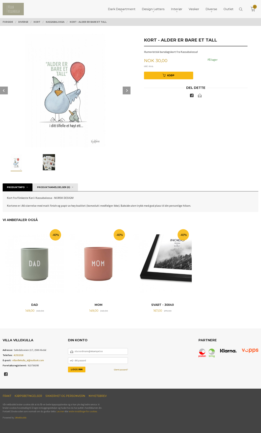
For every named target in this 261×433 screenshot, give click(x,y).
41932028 (18, 355)
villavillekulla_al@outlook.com (28, 360)
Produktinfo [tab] (16, 187)
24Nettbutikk (20, 417)
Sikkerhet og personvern (65, 396)
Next (126, 90)
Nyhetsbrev (98, 396)
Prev (4, 90)
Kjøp (170, 75)
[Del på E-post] (200, 96)
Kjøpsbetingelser (28, 396)
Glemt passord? (121, 369)
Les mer (60, 411)
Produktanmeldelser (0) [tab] (53, 187)
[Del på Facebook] (192, 96)
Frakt (7, 396)
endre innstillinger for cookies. (83, 411)
